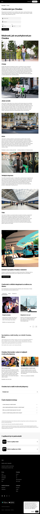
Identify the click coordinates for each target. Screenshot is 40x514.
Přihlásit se (29, 1)
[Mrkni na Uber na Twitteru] (9, 496)
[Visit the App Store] (11, 502)
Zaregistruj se (34, 1)
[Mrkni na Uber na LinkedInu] (2, 496)
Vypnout (32, 511)
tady (33, 507)
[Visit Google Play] (5, 503)
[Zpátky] (33, 326)
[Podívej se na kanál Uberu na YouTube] (4, 496)
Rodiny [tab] (9, 293)
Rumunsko (4, 5)
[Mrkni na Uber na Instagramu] (7, 496)
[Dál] (36, 326)
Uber (2, 1)
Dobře (37, 511)
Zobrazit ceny (5, 29)
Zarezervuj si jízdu (6, 276)
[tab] (18, 293)
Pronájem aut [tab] (14, 293)
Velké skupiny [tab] (4, 293)
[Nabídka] (39, 1)
